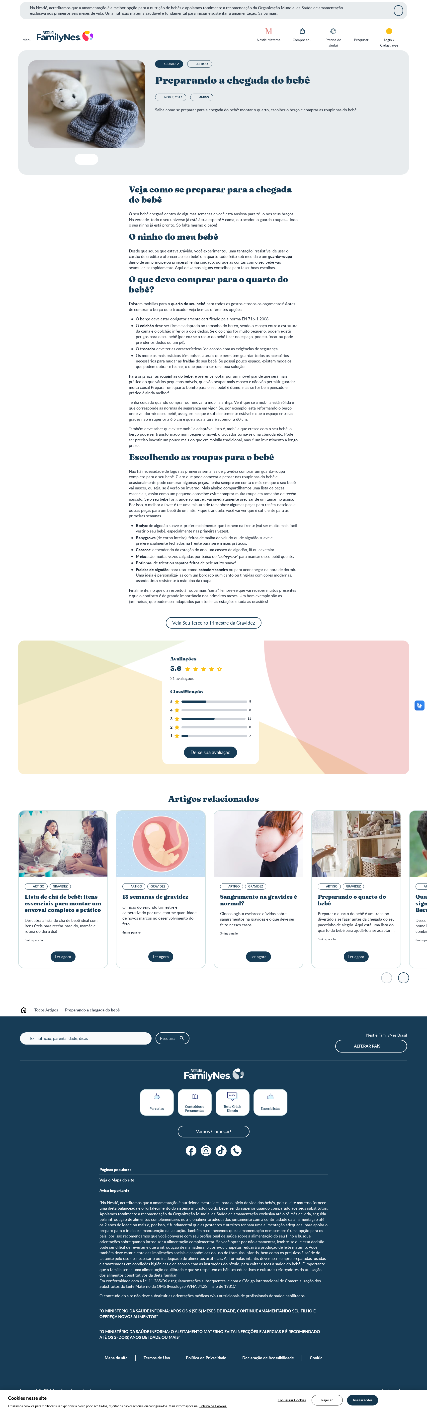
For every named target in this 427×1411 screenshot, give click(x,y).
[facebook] (191, 1150)
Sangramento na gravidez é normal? (258, 900)
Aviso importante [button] (114, 1190)
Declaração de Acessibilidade (268, 1357)
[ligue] (236, 1150)
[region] (213, 1400)
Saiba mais (267, 13)
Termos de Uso (157, 1357)
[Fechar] (398, 10)
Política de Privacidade (206, 1357)
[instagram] (206, 1150)
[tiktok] (221, 1150)
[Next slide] (403, 977)
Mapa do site (116, 1357)
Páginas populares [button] (115, 1169)
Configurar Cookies (292, 1400)
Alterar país (367, 1046)
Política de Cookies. (213, 1406)
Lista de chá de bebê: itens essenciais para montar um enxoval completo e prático (63, 903)
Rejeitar (327, 1400)
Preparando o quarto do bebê (352, 900)
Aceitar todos (362, 1400)
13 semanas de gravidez (155, 897)
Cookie (316, 1357)
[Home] (64, 37)
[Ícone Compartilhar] (90, 159)
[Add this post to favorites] (81, 159)
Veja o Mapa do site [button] (116, 1180)
